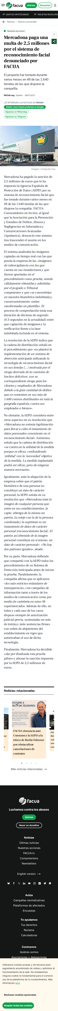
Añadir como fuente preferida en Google (25, 107)
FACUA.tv (29, 853)
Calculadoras (29, 935)
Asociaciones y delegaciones (29, 957)
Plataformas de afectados (29, 905)
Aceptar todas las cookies (18, 1005)
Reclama (29, 930)
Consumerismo (29, 858)
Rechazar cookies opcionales (20, 994)
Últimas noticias (29, 842)
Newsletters (29, 863)
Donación (45, 5)
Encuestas (29, 910)
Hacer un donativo (29, 825)
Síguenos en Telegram (15, 116)
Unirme (31, 5)
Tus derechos (29, 924)
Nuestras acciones (29, 848)
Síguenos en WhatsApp (16, 112)
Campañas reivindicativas (29, 900)
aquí (17, 983)
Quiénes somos (29, 952)
